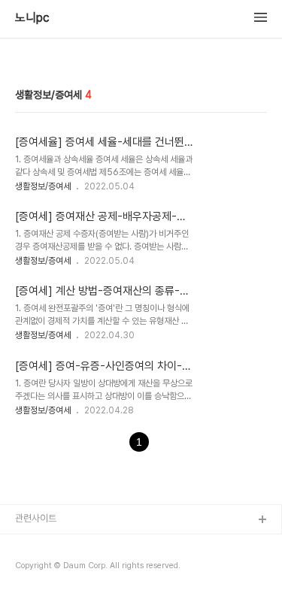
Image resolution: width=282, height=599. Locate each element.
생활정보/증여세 (43, 186)
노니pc (32, 18)
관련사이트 (35, 518)
